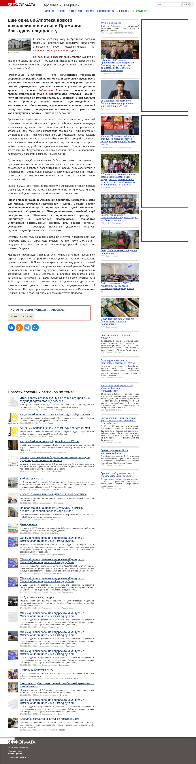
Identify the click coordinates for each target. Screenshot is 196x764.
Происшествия (106, 10)
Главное (49, 10)
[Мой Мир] (35, 327)
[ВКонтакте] (11, 327)
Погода (89, 10)
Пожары (124, 10)
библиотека (45, 90)
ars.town (16, 53)
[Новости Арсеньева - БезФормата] (18, 4)
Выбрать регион (15, 754)
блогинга (52, 127)
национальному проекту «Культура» (54, 50)
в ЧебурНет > (141, 10)
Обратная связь (15, 751)
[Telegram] (27, 327)
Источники (75, 10)
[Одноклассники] (19, 327)
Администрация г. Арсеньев (45, 309)
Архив (61, 10)
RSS (26, 757)
